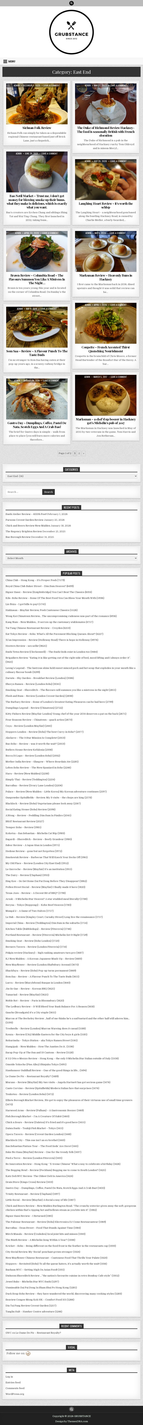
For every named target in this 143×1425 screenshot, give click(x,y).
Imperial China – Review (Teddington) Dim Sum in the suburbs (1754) (47, 923)
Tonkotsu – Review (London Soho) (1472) (30, 1094)
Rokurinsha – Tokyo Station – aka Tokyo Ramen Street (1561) (42, 1040)
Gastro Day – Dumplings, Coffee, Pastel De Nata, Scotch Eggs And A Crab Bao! (36, 425)
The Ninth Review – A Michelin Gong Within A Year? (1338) (40, 1240)
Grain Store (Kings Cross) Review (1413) (29, 1182)
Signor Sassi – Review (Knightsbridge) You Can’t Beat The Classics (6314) (49, 592)
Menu (11, 61)
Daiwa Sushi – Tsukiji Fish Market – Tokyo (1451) (34, 1128)
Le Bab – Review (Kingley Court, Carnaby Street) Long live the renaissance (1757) (54, 917)
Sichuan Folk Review (37, 128)
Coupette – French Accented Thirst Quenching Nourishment (106, 349)
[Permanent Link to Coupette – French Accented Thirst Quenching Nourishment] (105, 323)
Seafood (57, 395)
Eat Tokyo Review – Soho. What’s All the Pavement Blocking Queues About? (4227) (54, 634)
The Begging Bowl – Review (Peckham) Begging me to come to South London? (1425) (56, 1170)
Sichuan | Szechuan (50, 96)
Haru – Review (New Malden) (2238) (27, 773)
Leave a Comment (52, 85)
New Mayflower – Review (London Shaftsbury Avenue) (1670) (42, 964)
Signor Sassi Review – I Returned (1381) (29, 1216)
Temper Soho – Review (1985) (23, 827)
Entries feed (13, 1382)
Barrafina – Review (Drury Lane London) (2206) (34, 785)
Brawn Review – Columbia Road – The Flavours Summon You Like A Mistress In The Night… (37, 279)
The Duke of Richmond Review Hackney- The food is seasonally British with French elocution (105, 131)
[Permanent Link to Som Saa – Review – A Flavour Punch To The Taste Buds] (37, 327)
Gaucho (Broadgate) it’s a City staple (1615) (31, 1012)
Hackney (115, 96)
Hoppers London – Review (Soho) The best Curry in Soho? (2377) (45, 731)
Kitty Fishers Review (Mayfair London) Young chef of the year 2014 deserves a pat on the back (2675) (66, 713)
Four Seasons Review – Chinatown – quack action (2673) (39, 719)
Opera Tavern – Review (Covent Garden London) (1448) (38, 1134)
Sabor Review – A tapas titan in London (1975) (33, 845)
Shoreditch (53, 319)
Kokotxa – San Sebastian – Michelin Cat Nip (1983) (35, 833)
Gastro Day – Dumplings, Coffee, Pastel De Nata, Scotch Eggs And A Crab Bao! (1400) (55, 1188)
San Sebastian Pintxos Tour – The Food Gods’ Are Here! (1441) (42, 1146)
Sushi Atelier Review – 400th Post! (26, 514)
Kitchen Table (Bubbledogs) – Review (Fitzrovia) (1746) (38, 929)
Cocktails (96, 311)
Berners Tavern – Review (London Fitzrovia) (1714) (36, 946)
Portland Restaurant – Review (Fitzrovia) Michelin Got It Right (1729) (47, 934)
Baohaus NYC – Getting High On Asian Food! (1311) (35, 1269)
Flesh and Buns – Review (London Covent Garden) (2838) (39, 696)
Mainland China (49, 92)
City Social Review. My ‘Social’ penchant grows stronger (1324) (43, 1251)
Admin (17, 85)
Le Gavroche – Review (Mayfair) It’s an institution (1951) (39, 869)
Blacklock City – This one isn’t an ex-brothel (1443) (35, 1140)
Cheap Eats (50, 160)
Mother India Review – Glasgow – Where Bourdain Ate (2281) (42, 761)
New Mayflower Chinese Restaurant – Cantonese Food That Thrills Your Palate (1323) (56, 1257)
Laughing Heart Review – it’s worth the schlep (106, 205)
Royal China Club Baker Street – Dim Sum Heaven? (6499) (40, 586)
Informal (33, 92)
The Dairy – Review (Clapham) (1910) (27, 875)
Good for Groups (109, 243)
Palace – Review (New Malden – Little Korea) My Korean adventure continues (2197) (56, 791)
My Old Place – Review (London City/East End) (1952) (37, 863)
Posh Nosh (125, 172)
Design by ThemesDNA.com (71, 1421)
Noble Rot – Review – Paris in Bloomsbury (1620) (35, 1000)
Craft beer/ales (86, 92)
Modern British (100, 387)
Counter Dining (17, 164)
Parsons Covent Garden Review (24, 519)
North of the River (122, 387)
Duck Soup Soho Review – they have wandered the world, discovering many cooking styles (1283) (64, 1293)
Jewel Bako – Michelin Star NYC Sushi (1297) (32, 1281)
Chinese (26, 391)
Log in (9, 1376)
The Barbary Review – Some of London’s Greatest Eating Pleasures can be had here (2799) (59, 701)
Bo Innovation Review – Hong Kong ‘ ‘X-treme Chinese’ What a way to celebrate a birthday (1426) (63, 1164)
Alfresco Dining (25, 160)
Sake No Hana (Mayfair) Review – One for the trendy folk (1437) (43, 1152)
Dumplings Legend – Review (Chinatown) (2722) (34, 707)
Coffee (37, 391)
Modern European (89, 172)
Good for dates (99, 96)
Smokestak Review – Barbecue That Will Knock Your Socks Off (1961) (47, 857)
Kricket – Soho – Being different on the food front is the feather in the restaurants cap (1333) (61, 1245)
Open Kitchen (37, 168)
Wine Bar (105, 175)
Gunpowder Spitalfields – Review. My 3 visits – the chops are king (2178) (49, 797)
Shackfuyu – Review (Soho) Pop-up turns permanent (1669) (41, 970)
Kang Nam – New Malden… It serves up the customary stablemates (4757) (49, 622)
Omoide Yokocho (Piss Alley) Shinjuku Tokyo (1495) (36, 1064)
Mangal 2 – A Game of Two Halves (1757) (30, 910)
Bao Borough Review (18, 537)
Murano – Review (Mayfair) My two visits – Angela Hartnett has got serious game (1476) (58, 1082)
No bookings (19, 395)
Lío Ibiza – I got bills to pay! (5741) (26, 604)
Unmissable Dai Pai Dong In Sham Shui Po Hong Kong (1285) (41, 1287)
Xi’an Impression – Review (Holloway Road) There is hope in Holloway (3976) (52, 640)
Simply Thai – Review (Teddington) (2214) (30, 779)
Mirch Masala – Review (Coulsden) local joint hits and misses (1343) (45, 1234)
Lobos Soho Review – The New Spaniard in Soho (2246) (38, 767)
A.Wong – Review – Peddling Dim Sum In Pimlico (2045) (38, 815)
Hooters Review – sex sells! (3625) (26, 645)
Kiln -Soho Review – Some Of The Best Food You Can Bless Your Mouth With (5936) (55, 598)
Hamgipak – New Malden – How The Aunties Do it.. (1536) (40, 1046)
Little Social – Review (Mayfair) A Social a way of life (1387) (40, 1200)
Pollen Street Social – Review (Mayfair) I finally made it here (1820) (45, 887)
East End (20, 92)
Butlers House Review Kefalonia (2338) (29, 749)
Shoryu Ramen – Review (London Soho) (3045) (33, 684)
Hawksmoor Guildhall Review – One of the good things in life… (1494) (46, 1070)
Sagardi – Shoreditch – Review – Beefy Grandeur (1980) (39, 839)
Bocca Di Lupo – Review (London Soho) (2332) (33, 755)
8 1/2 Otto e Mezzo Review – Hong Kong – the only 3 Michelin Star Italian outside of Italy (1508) (62, 1058)
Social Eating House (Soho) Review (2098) (30, 809)
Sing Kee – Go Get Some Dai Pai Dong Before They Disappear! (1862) (46, 881)
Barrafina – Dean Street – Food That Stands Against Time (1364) (43, 1227)
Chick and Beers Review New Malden (28, 525)
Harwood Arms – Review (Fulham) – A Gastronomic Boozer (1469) (45, 1110)
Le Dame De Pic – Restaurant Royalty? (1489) (32, 1076)
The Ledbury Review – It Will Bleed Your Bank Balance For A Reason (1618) (50, 1006)
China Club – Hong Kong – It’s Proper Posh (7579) (35, 580)
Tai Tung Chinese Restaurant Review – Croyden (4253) (38, 628)
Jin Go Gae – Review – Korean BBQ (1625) (30, 988)
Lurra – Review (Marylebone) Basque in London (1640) (38, 982)
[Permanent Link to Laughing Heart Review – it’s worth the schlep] (105, 179)
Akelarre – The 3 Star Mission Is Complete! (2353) (35, 737)
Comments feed (15, 1388)
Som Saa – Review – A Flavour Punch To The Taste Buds (37, 353)
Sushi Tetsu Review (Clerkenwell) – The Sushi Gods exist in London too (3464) (52, 651)
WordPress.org (15, 1394)
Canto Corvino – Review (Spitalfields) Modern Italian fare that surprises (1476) (52, 1088)
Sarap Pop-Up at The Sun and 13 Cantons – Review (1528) (40, 1052)
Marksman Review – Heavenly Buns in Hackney (105, 277)
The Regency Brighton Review (24, 531)
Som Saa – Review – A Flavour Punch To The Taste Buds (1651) (42, 976)
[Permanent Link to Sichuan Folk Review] (37, 103)
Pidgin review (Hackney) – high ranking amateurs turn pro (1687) (45, 952)
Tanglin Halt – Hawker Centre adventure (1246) (34, 1311)
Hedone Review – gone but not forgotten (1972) (34, 851)
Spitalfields (33, 323)
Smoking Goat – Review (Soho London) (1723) (32, 940)
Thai (45, 323)
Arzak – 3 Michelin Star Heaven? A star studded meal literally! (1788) (47, 899)
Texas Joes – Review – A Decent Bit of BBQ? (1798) (36, 893)
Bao (39, 160)
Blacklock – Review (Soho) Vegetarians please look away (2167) (43, 803)
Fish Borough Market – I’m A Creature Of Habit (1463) (37, 1116)
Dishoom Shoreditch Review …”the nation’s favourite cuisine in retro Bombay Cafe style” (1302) (62, 1275)
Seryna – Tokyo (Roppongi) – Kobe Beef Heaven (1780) (38, 905)
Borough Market (40, 387)
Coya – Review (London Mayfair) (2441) (29, 726)
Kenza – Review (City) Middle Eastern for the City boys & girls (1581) (46, 1034)
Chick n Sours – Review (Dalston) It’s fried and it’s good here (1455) (45, 1122)
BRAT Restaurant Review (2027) (25, 821)
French (114, 92)
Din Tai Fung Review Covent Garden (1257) (31, 1305)
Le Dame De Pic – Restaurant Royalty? (38, 1332)
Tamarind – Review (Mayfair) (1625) (27, 994)
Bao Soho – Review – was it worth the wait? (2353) (35, 743)
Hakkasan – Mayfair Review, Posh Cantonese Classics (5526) (42, 610)
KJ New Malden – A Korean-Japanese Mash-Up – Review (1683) (44, 958)
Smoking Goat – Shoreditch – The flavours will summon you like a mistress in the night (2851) (61, 690)
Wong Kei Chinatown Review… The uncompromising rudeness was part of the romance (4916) (61, 616)
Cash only (57, 387)
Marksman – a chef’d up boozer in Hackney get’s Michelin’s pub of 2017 (106, 421)
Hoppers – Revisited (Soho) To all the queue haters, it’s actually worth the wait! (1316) (56, 1263)
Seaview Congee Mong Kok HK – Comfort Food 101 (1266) (40, 1299)
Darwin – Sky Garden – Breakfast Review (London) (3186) (40, 678)
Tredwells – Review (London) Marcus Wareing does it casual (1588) (46, 1028)
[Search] (71, 3)
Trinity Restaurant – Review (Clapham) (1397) (33, 1194)
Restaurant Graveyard (24, 96)
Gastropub (127, 92)
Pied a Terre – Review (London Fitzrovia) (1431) (34, 1158)
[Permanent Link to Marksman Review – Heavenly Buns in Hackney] (105, 251)
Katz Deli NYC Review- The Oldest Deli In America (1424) (39, 1176)
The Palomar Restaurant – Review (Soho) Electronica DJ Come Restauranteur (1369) (56, 1221)
